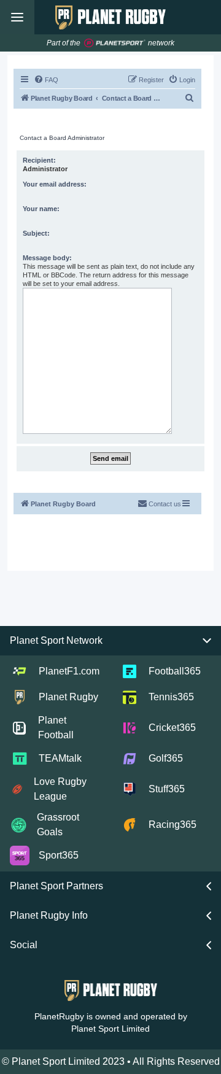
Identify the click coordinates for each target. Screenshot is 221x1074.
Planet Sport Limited (110, 1028)
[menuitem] (46, 79)
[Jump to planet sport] (114, 43)
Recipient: (39, 160)
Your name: (41, 208)
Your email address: (55, 184)
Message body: (47, 257)
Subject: (36, 233)
